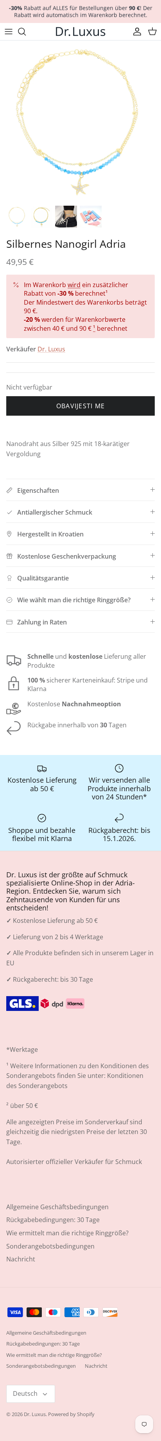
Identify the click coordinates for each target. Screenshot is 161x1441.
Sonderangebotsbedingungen (50, 1246)
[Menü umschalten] (8, 31)
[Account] (135, 31)
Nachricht (20, 1259)
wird (74, 284)
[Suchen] (25, 31)
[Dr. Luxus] (80, 31)
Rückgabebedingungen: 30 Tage (53, 1219)
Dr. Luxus (51, 349)
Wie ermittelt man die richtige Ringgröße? (67, 1233)
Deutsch (25, 1393)
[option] (80, 121)
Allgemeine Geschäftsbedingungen (57, 1207)
